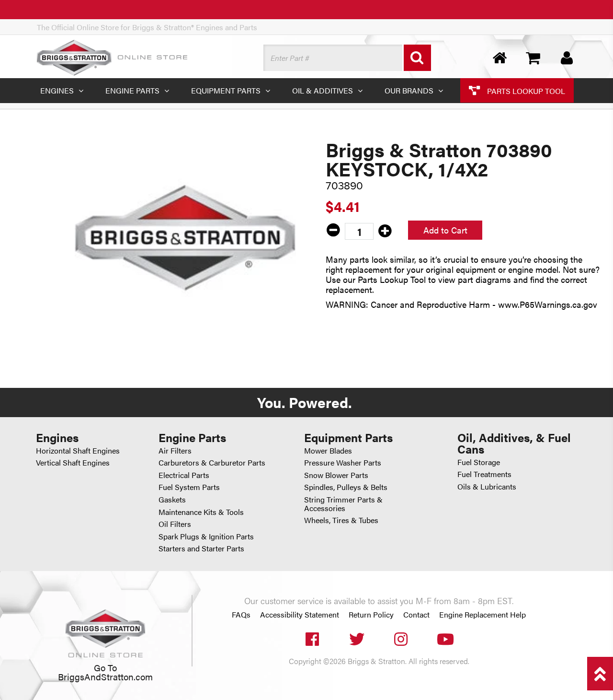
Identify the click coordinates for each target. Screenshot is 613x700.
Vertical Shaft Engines (73, 462)
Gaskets (172, 499)
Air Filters (175, 450)
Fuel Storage (478, 461)
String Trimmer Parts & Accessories (343, 503)
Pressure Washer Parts (342, 462)
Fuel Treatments (484, 473)
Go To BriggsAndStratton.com (105, 671)
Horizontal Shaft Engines (78, 450)
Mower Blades (328, 450)
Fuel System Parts (189, 486)
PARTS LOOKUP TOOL (525, 90)
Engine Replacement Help (482, 614)
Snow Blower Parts (336, 474)
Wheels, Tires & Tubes (341, 519)
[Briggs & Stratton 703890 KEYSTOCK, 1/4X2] (185, 238)
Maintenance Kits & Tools (201, 511)
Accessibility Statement (299, 614)
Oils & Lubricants (486, 486)
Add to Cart (445, 230)
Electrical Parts (184, 474)
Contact (416, 614)
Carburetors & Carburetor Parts (212, 462)
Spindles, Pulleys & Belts (345, 486)
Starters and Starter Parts (201, 548)
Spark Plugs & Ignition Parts (206, 536)
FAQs (241, 614)
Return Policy (371, 614)
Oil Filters (175, 523)
